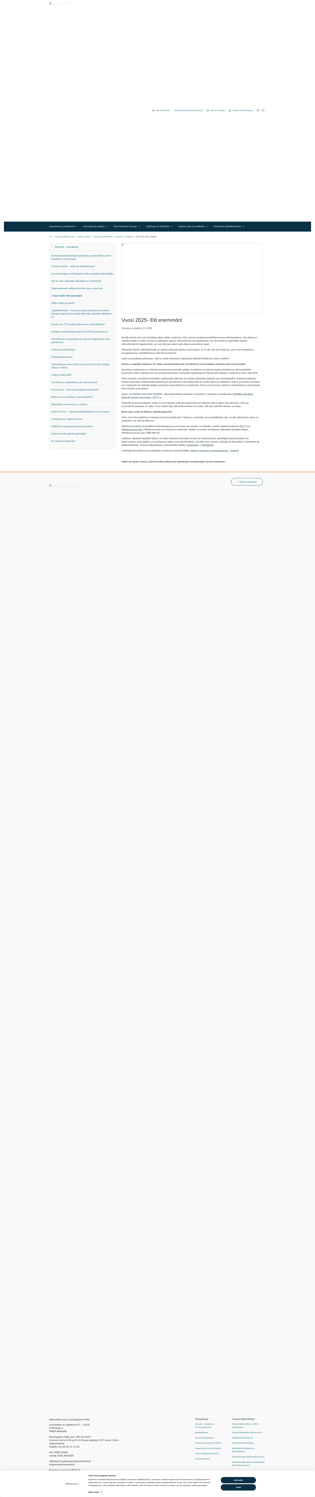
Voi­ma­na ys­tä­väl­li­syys (63, 349)
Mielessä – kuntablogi (124, 237)
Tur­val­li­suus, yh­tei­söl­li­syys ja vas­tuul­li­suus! (74, 382)
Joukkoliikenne (201, 1432)
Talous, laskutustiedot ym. (207, 1453)
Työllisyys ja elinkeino (158, 226)
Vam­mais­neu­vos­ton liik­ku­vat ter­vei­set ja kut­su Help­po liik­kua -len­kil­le (80, 366)
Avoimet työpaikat (204, 1437)
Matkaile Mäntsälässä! (242, 1437)
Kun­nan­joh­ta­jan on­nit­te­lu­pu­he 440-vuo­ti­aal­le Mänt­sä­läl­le (82, 273)
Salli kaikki (238, 1480)
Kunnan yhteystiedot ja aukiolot (188, 110)
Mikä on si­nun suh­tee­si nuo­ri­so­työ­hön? (72, 396)
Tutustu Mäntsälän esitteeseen (247, 1432)
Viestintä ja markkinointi (103, 237)
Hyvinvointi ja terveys (125, 226)
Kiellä (238, 1487)
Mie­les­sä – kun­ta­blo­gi (66, 246)
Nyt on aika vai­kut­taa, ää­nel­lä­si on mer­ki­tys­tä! (76, 280)
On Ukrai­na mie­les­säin (63, 441)
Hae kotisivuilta (163, 110)
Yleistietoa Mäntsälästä (243, 1443)
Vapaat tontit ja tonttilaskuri (208, 1448)
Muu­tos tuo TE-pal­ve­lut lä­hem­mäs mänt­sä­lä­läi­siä (78, 324)
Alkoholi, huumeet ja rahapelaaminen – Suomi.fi (214, 450)
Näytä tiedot (93, 1492)
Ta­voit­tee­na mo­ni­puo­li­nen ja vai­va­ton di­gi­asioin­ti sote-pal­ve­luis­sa (80, 340)
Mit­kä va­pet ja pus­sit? (63, 302)
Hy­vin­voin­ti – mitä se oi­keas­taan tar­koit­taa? (75, 389)
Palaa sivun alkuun (248, 482)
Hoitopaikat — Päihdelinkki (200, 445)
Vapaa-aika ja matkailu (191, 226)
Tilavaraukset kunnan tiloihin (208, 1443)
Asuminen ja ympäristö (62, 226)
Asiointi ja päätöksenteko (227, 226)
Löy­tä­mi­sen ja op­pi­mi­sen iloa (67, 418)
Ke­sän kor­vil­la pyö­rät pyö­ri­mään (68, 433)
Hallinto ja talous (84, 237)
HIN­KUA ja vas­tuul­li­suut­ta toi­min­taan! (72, 426)
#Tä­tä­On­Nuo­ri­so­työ (62, 356)
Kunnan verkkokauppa (242, 110)
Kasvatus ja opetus (94, 226)
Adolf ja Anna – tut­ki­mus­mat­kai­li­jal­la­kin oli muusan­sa (80, 411)
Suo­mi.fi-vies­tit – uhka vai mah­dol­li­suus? (73, 266)
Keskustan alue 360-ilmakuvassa (248, 1456)
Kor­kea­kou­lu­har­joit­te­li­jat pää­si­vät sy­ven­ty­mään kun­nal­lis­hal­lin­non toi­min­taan (81, 257)
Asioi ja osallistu (217, 110)
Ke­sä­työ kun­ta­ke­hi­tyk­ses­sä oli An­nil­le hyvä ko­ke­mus (79, 331)
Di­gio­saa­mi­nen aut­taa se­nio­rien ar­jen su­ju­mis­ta (77, 288)
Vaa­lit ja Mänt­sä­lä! (61, 374)
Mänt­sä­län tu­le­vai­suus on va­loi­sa (69, 404)
